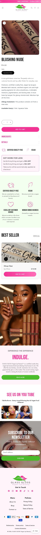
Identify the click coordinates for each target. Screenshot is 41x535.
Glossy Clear (8, 266)
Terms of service (30, 525)
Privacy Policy (28, 502)
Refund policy (10, 525)
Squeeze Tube (8, 73)
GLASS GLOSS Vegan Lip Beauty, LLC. (23, 531)
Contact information (20, 528)
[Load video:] (17, 412)
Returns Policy (28, 505)
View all (36, 236)
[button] (3, 8)
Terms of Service (28, 509)
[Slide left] (6, 259)
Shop (12, 506)
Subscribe (20, 458)
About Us (12, 502)
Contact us (12, 509)
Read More (20, 377)
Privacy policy (20, 525)
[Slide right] (38, 258)
